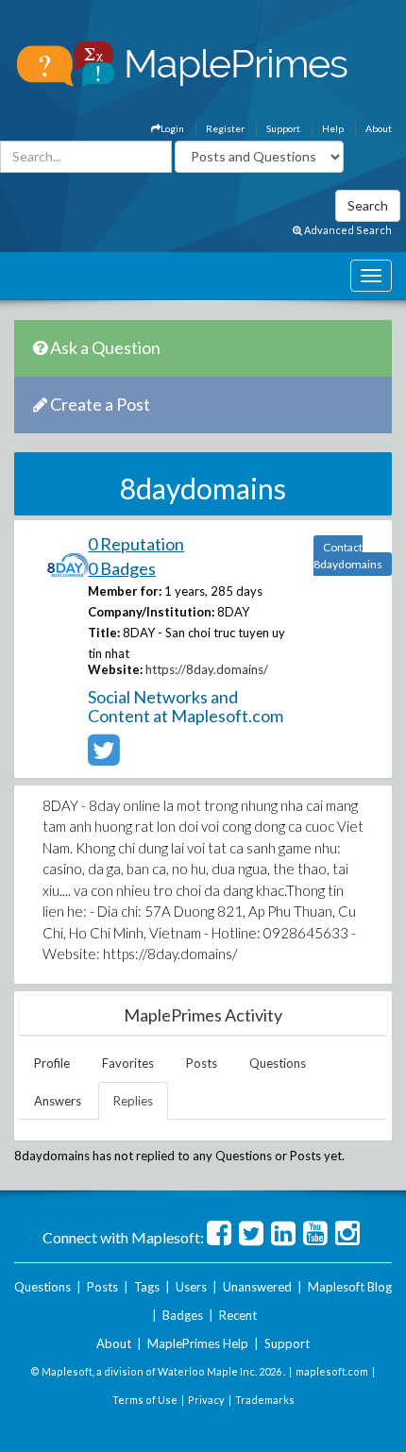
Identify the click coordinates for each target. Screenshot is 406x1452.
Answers (57, 1100)
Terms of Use (145, 1399)
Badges (182, 1315)
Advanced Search (347, 230)
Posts (201, 1063)
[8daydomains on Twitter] (103, 758)
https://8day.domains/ (206, 669)
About (378, 128)
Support (283, 128)
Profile (52, 1063)
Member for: (124, 591)
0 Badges (122, 568)
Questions (277, 1063)
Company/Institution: (151, 611)
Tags (147, 1286)
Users (191, 1286)
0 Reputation (136, 543)
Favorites (128, 1063)
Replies (133, 1100)
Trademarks (265, 1399)
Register (225, 128)
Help (333, 128)
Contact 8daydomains (347, 555)
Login (172, 128)
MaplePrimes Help (197, 1343)
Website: (115, 669)
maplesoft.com (332, 1371)
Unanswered (257, 1286)
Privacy (206, 1399)
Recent (238, 1315)
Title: (104, 632)
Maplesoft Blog (350, 1286)
